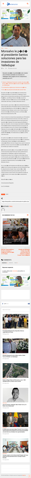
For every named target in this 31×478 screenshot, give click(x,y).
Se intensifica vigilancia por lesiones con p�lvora (14, 87)
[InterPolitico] (11, 6)
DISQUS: (16, 262)
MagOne (24, 475)
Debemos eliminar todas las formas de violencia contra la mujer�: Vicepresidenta (15, 227)
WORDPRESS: (4, 262)
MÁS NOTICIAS (6, 309)
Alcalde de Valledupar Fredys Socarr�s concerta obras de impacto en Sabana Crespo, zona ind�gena (23, 252)
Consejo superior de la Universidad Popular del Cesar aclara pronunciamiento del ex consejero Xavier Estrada (15, 456)
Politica (5, 329)
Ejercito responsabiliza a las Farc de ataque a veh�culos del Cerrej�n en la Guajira (7, 251)
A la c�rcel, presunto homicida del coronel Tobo (14, 89)
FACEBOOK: (11, 262)
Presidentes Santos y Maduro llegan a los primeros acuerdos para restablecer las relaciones (15, 240)
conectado (14, 271)
